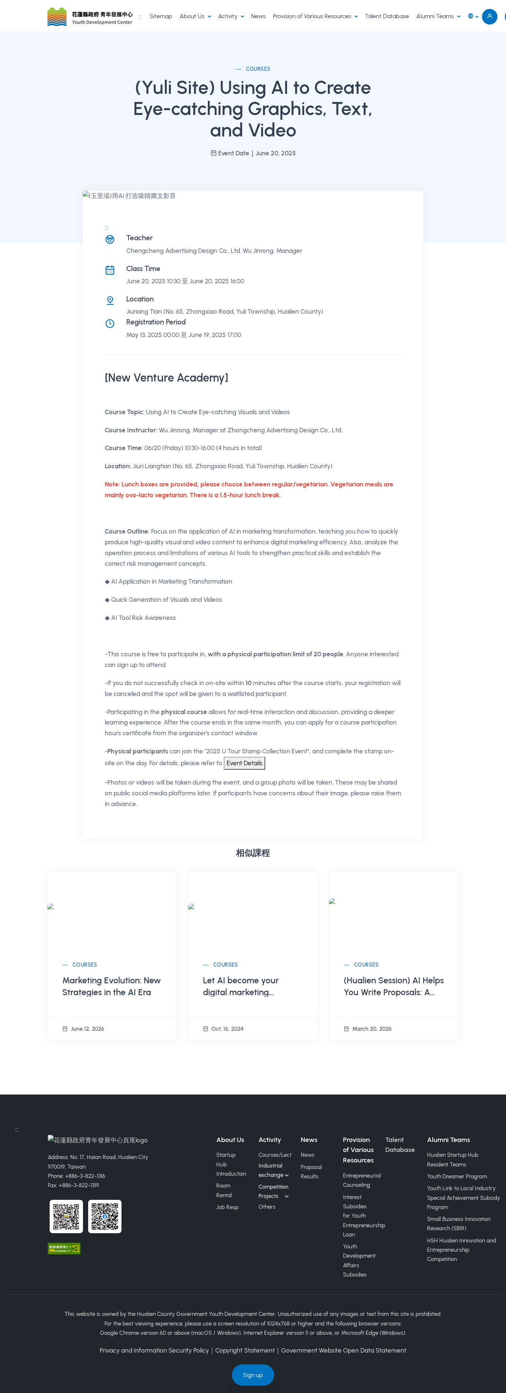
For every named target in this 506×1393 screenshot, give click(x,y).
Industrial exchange (271, 1170)
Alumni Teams (435, 16)
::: (140, 16)
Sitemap (161, 16)
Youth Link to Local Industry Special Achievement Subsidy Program (463, 1198)
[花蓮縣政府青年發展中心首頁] (91, 16)
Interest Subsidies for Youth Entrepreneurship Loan (364, 1216)
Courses (258, 69)
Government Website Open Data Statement (343, 1350)
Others (267, 1207)
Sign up (253, 1375)
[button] (473, 17)
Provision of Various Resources (313, 16)
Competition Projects (274, 1191)
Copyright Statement (245, 1350)
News (258, 16)
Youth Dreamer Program (457, 1176)
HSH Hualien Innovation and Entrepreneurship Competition (461, 1250)
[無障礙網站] (64, 1247)
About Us (193, 16)
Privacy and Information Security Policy (154, 1350)
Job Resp (227, 1207)
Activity (228, 16)
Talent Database (387, 16)
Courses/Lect (275, 1155)
